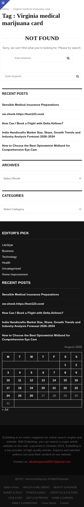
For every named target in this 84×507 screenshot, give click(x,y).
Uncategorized (11, 268)
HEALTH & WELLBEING (36, 487)
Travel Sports (48, 503)
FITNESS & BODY (36, 492)
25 (19, 395)
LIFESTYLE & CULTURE (63, 492)
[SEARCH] (77, 76)
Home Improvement (15, 274)
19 (31, 388)
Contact (64, 503)
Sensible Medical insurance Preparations (30, 104)
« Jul (5, 409)
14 (54, 380)
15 (65, 380)
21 (54, 388)
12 (31, 380)
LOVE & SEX (15, 497)
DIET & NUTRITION (37, 497)
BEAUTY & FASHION (65, 487)
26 (31, 395)
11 (19, 380)
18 (19, 388)
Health (6, 262)
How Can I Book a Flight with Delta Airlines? (32, 123)
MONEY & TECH (12, 492)
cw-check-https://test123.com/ (23, 114)
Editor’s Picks (11, 487)
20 (43, 388)
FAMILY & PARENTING (24, 503)
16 (76, 380)
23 (76, 388)
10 (8, 380)
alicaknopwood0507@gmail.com (50, 461)
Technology (9, 256)
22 (65, 388)
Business (8, 250)
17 (8, 388)
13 (43, 380)
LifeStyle (7, 245)
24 (8, 395)
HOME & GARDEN (62, 497)
